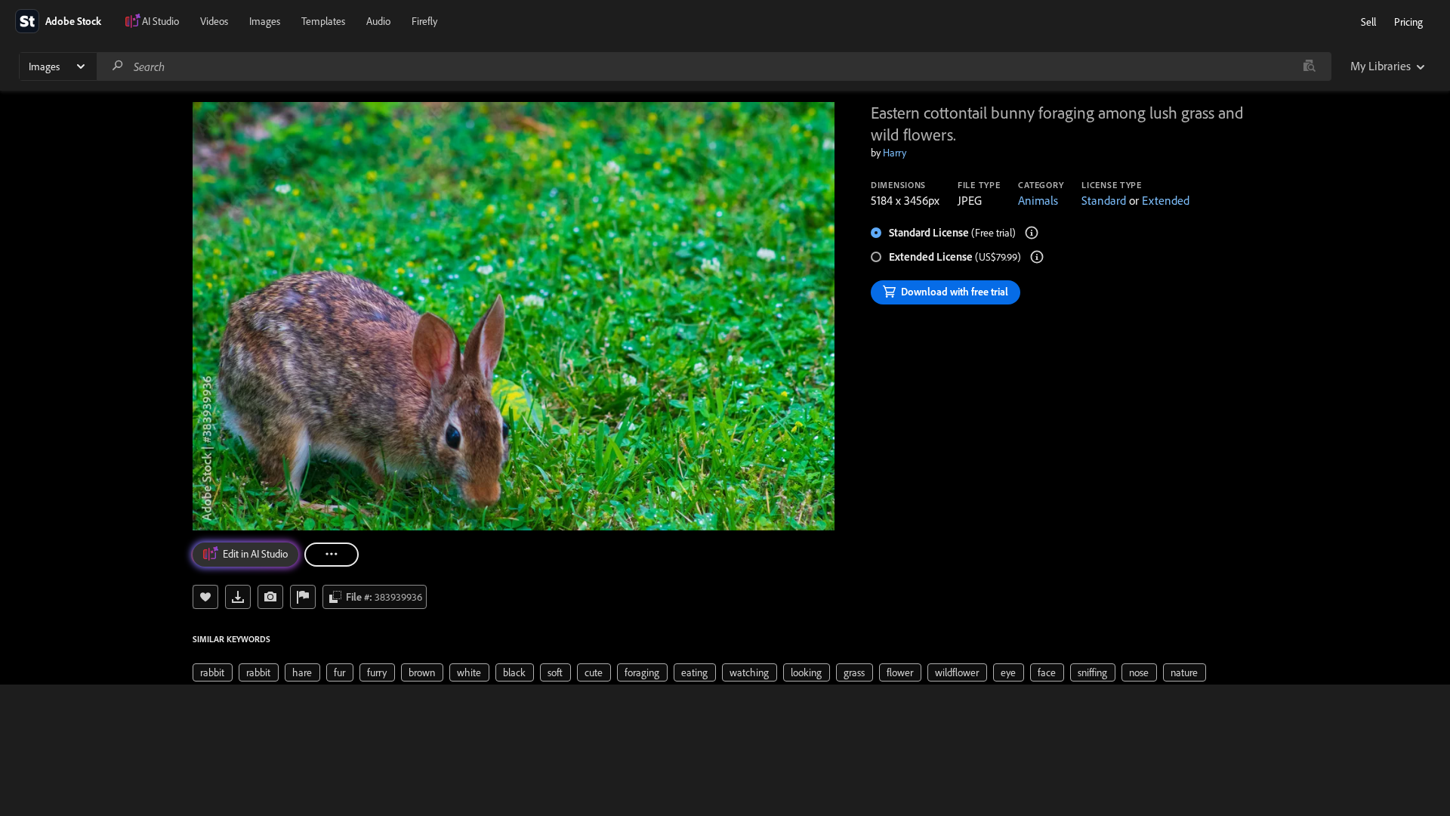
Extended (1165, 200)
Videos (214, 21)
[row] (213, 672)
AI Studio (160, 21)
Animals (1038, 200)
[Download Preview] (238, 597)
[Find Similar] (270, 597)
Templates (323, 21)
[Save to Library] (205, 597)
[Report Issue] (303, 597)
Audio (378, 21)
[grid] (699, 671)
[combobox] (714, 66)
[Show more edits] (331, 554)
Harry (894, 152)
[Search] (118, 66)
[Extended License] (1037, 257)
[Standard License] (1031, 233)
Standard (1103, 200)
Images (264, 21)
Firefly (424, 21)
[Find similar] (1309, 66)
